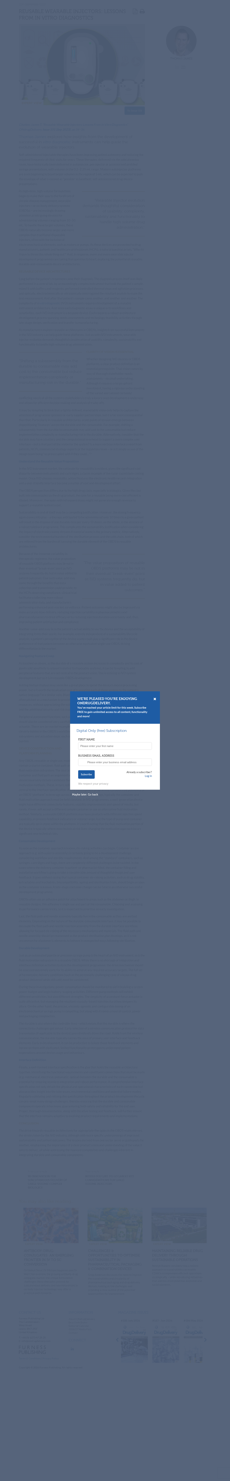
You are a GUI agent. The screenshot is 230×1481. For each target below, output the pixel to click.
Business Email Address (96, 755)
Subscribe (86, 774)
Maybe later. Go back (85, 794)
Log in (148, 775)
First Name (86, 739)
